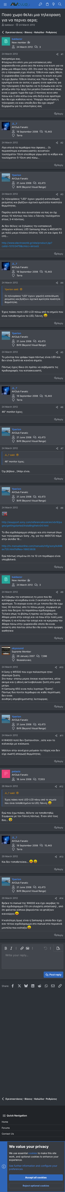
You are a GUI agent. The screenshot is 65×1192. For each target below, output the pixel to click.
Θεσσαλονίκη (24, 660)
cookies (32, 1153)
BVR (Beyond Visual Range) (31, 187)
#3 (61, 194)
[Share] (57, 54)
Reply (60, 113)
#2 (61, 142)
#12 (61, 786)
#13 (61, 856)
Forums (6, 1127)
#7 (62, 448)
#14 (61, 898)
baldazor (9, 24)
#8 (61, 507)
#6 (61, 407)
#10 (61, 667)
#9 (61, 592)
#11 (61, 735)
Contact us (8, 1133)
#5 (61, 352)
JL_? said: (10, 455)
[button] (5, 4)
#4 (61, 282)
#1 (62, 54)
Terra (19, 135)
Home (5, 1121)
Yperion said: (12, 289)
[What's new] (54, 4)
